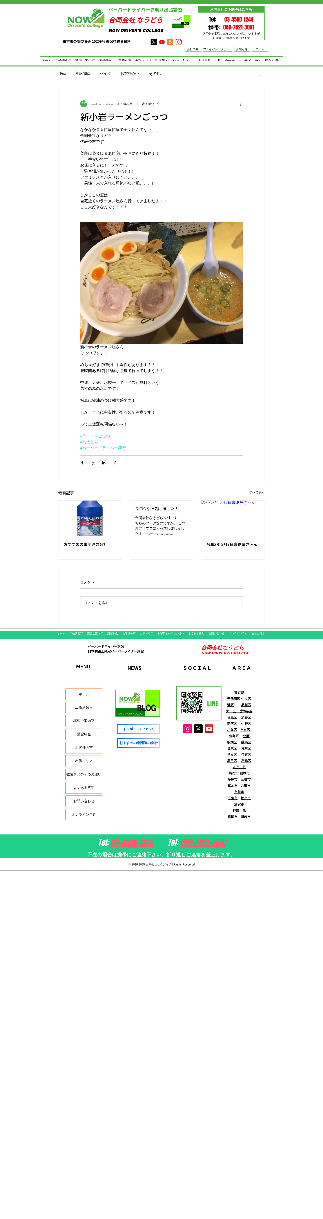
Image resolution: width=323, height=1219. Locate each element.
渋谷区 (246, 717)
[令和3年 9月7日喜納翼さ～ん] (233, 518)
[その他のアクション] (240, 104)
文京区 (245, 730)
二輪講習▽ (84, 707)
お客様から (130, 73)
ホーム (84, 694)
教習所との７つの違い (84, 774)
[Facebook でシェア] (82, 463)
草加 (231, 786)
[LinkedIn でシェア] (104, 463)
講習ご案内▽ (83, 720)
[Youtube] (162, 42)
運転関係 (83, 73)
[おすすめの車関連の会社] (90, 518)
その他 (155, 73)
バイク (105, 73)
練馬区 (246, 742)
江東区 (246, 755)
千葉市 (233, 798)
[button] (259, 73)
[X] (154, 42)
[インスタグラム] (179, 42)
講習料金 (84, 734)
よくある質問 (83, 787)
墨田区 (232, 761)
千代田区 (233, 699)
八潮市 (246, 786)
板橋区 (232, 742)
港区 (230, 705)
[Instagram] (187, 728)
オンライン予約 (84, 814)
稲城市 (245, 773)
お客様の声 (84, 747)
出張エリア (84, 760)
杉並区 (232, 730)
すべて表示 (257, 492)
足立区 (232, 755)
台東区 (232, 748)
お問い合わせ (83, 801)
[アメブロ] (170, 42)
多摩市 (233, 779)
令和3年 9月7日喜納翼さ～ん (231, 544)
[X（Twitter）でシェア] (93, 463)
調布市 (234, 773)
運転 (62, 73)
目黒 (230, 717)
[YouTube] (209, 728)
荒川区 (246, 748)
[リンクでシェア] (115, 463)
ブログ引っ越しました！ (157, 509)
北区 (246, 736)
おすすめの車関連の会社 (85, 544)
